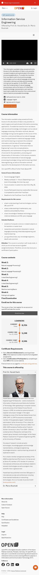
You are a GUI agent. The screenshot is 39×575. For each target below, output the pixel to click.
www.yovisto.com (9, 482)
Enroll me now (19, 313)
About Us (4, 502)
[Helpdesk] (35, 567)
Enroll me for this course (10, 106)
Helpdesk (5, 526)
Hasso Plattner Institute (18, 571)
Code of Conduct (7, 505)
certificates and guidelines (28, 364)
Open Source (6, 508)
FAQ (3, 517)
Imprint (4, 535)
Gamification (6, 523)
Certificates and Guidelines (10, 520)
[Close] (35, 3)
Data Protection (6, 538)
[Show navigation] (19, 35)
